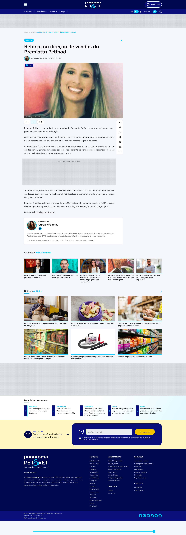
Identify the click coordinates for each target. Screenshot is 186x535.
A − (33, 122)
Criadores (93, 469)
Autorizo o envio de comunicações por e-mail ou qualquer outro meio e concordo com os (116, 438)
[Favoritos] (155, 11)
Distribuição (94, 472)
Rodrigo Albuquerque (115, 478)
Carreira (52, 12)
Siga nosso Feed (140, 478)
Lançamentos (94, 492)
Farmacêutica (94, 478)
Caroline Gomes (38, 58)
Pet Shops (93, 498)
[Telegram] (156, 515)
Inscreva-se (145, 432)
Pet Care (93, 495)
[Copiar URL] (120, 151)
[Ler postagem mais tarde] (121, 40)
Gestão (92, 483)
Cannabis (93, 466)
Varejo (92, 503)
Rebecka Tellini (31, 128)
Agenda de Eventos (141, 461)
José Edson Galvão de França (118, 466)
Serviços (62, 12)
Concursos (111, 493)
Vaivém (29, 40)
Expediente (138, 487)
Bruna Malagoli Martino (116, 461)
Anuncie (43, 518)
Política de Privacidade (31, 518)
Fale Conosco (139, 490)
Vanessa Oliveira (113, 481)
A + (27, 122)
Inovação (93, 486)
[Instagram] (144, 515)
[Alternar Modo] (40, 122)
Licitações (138, 466)
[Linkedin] (148, 515)
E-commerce (94, 475)
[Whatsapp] (160, 515)
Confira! (91, 240)
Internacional (94, 489)
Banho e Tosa (94, 464)
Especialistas (41, 12)
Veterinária (93, 506)
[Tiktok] (152, 515)
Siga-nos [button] (147, 12)
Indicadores (28, 12)
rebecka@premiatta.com (43, 212)
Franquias (93, 481)
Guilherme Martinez (114, 469)
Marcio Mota (112, 472)
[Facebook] (140, 515)
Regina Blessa (113, 475)
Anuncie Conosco (140, 472)
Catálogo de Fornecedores (143, 464)
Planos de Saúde (96, 500)
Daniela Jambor (113, 464)
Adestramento (95, 461)
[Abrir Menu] (38, 4)
